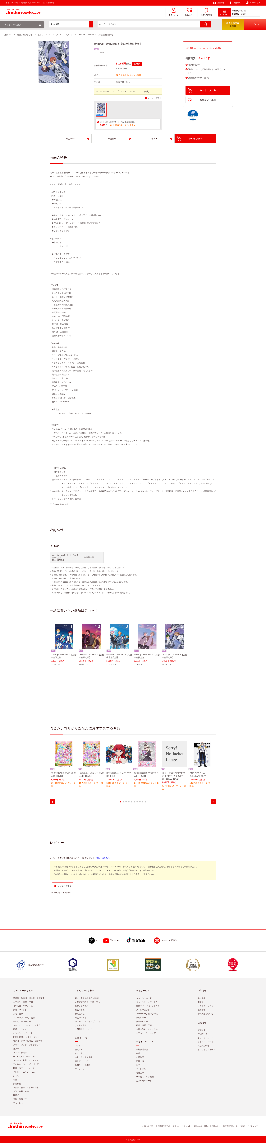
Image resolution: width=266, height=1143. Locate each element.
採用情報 (201, 1010)
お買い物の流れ (81, 1006)
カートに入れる (208, 90)
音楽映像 (235, 14)
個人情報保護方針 (163, 1126)
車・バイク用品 (20, 1053)
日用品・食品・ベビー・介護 (26, 1088)
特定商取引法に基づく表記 (234, 1126)
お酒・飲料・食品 (21, 1091)
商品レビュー (142, 1022)
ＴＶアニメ (68, 35)
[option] (64, 646)
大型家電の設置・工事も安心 (87, 1002)
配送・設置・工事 (144, 1025)
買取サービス (255, 3)
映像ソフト (42, 35)
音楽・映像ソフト (21, 1099)
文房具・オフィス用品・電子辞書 (27, 1041)
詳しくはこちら (103, 858)
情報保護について (205, 1014)
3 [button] (126, 801)
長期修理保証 (142, 1050)
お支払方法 (80, 1014)
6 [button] (134, 801)
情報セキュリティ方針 (182, 1126)
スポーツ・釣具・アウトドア (26, 1060)
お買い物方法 (206, 15)
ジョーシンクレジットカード (148, 1002)
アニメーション (101, 52)
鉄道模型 (17, 1084)
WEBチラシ (203, 1034)
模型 (15, 1080)
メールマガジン (169, 940)
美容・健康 (18, 1014)
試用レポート (142, 1018)
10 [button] (145, 801)
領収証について (81, 1061)
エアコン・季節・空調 (23, 1002)
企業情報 (220, 3)
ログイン (79, 1046)
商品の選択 (80, 1010)
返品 (138, 1065)
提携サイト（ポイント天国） (148, 1006)
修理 (138, 1053)
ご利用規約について (83, 1029)
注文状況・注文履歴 (83, 1057)
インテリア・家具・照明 (24, 1018)
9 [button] (142, 801)
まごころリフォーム (206, 1050)
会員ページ (173, 15)
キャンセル (141, 1069)
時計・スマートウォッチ (24, 1068)
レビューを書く (154, 98)
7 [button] (137, 801)
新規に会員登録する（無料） (87, 998)
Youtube (114, 940)
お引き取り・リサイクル (147, 1029)
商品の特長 (71, 138)
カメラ (16, 1049)
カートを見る (224, 14)
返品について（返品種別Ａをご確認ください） (206, 71)
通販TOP (8, 35)
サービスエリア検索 (145, 1077)
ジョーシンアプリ (205, 1042)
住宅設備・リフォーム (23, 1006)
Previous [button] (52, 801)
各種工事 (140, 1073)
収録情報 (112, 138)
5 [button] (131, 801)
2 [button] (123, 801)
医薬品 (16, 1095)
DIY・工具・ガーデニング (24, 1056)
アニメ (55, 35)
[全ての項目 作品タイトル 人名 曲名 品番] (71, 24)
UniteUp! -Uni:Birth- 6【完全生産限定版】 (118, 122)
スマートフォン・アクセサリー (26, 1045)
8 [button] (140, 801)
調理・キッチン (20, 1010)
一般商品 (235, 11)
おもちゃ (17, 1076)
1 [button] (120, 801)
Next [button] (213, 801)
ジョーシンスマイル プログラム (89, 1022)
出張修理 (140, 1057)
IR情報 (201, 1002)
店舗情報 (237, 3)
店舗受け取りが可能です (199, 78)
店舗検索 (201, 1030)
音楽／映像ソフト (25, 35)
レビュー (154, 138)
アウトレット (19, 1103)
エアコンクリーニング (146, 1033)
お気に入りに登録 (208, 100)
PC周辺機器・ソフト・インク (26, 1037)
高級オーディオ (20, 1029)
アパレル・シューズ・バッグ (26, 1064)
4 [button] (129, 801)
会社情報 (201, 998)
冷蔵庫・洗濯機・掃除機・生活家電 (28, 998)
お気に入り (190, 15)
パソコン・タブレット (23, 1033)
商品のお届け (80, 1018)
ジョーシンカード (144, 998)
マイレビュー (80, 1069)
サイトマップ (252, 1126)
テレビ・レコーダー (22, 1022)
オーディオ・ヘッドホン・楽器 (26, 1025)
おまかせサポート (144, 1081)
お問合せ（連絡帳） (83, 1065)
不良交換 (140, 1061)
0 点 (241, 11)
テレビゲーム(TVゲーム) (24, 1072)
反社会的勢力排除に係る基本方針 (206, 1126)
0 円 (244, 11)
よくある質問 (80, 1025)
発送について (194, 65)
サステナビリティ (205, 1006)
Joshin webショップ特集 (147, 1014)
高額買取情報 (203, 1046)
